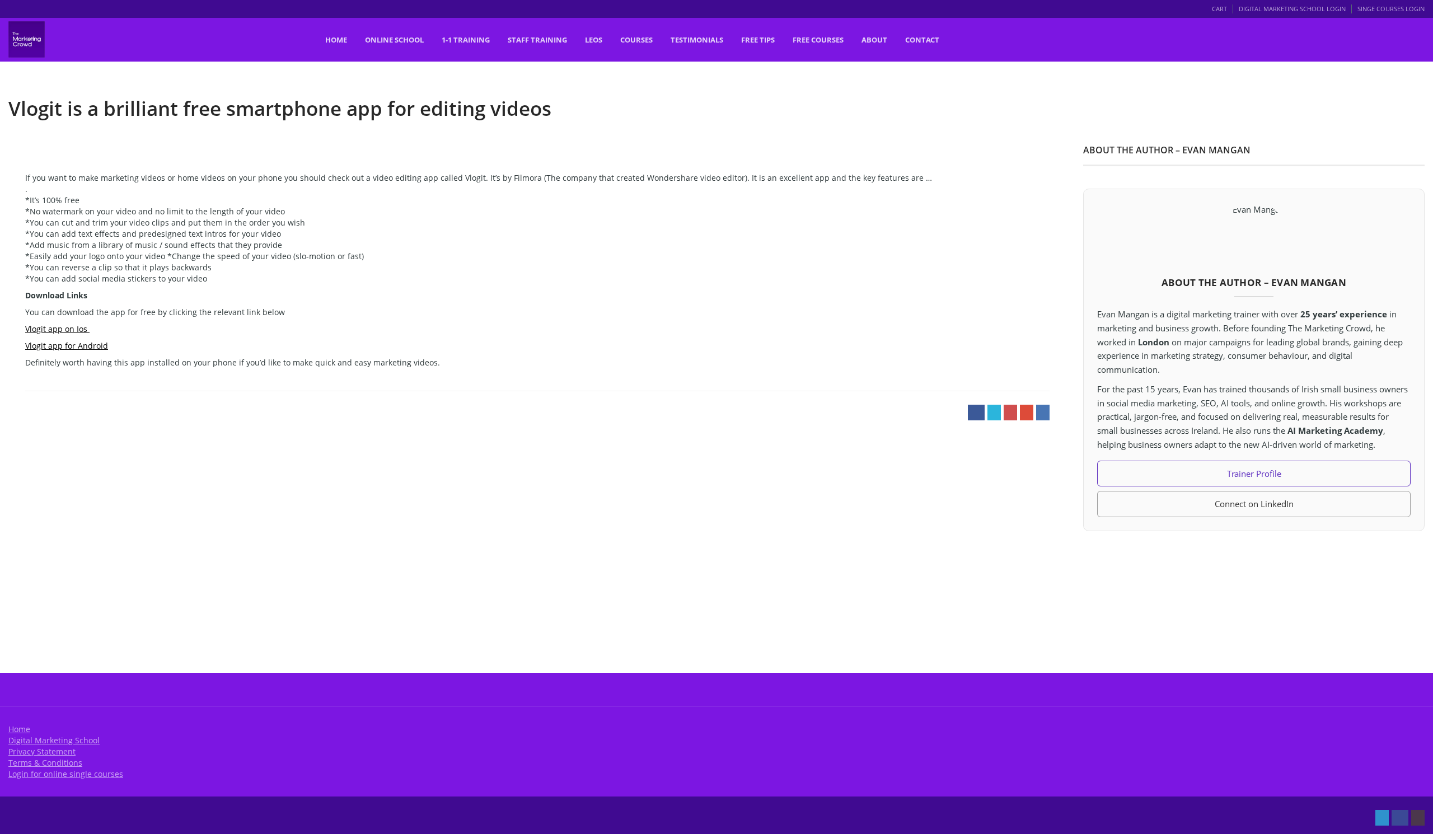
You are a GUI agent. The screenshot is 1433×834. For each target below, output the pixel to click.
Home (19, 729)
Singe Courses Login (1391, 8)
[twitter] (1382, 818)
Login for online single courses (65, 774)
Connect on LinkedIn (1254, 503)
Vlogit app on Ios (57, 329)
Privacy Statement (42, 751)
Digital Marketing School (54, 740)
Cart (1219, 8)
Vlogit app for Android (66, 345)
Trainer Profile (1254, 473)
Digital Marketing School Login (1292, 8)
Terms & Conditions (45, 762)
